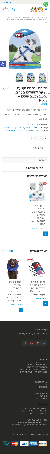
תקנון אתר (43, 387)
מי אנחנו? (43, 359)
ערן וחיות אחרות (41, 330)
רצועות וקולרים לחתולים (13, 127)
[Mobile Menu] (46, 9)
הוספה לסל (45, 233)
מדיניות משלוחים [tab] (34, 168)
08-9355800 (34, 420)
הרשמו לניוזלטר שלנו (38, 364)
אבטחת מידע (42, 398)
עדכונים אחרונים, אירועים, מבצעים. (32, 333)
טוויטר (41, 138)
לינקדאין (36, 138)
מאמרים (44, 396)
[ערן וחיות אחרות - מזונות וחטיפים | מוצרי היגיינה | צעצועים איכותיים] (36, 9)
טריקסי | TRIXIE (35, 130)
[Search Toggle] (14, 9)
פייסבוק (46, 138)
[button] (3, 64)
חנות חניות (16, 424)
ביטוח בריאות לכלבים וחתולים (34, 369)
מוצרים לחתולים (32, 127)
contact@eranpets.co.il (29, 422)
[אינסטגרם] (3, 2)
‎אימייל (32, 138)
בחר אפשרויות (45, 303)
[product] (37, 268)
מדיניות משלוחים (40, 393)
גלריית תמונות (41, 362)
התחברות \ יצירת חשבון (37, 367)
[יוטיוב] (7, 2)
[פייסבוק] (10, 2)
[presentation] (47, 46)
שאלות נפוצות (41, 382)
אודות (45, 384)
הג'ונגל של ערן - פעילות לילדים (34, 372)
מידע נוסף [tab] (38, 147)
